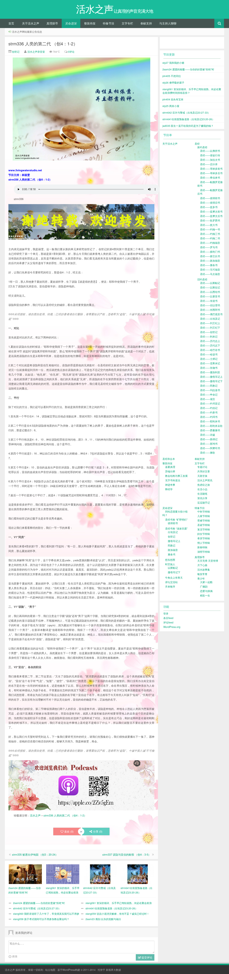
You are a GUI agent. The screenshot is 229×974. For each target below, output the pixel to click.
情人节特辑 (203, 543)
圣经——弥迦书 (209, 367)
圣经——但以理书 (210, 305)
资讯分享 (202, 498)
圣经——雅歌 (207, 452)
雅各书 (171, 554)
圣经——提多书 (209, 207)
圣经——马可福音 (210, 269)
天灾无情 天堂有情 (207, 560)
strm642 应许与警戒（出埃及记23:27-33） (37, 908)
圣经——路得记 (209, 439)
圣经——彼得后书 (210, 202)
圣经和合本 (168, 459)
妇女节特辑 (203, 534)
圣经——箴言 (207, 399)
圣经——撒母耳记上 (211, 376)
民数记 (171, 545)
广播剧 (204, 586)
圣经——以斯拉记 (210, 287)
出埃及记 (173, 532)
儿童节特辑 (203, 516)
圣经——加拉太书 (210, 159)
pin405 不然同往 (171, 76)
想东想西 (170, 559)
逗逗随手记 (203, 502)
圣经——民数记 (209, 385)
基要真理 (170, 467)
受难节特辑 (203, 520)
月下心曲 (202, 565)
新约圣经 (202, 147)
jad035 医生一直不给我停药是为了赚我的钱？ (187, 126)
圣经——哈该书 (209, 354)
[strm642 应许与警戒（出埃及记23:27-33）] (100, 874)
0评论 (71, 51)
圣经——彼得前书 (210, 198)
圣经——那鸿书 (209, 443)
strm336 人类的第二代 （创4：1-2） (43, 43)
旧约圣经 (202, 279)
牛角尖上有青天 (174, 577)
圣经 (197, 143)
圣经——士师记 (209, 359)
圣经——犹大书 (209, 225)
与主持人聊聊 (167, 23)
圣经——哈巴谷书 (210, 350)
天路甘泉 (202, 476)
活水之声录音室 (36, 51)
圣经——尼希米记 (210, 363)
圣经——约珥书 (209, 417)
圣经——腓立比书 (210, 256)
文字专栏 (127, 23)
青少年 (201, 578)
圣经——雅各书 (209, 265)
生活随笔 (202, 493)
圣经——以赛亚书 (210, 296)
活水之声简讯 (204, 480)
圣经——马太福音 (210, 274)
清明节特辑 (203, 551)
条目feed (168, 618)
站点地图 (50, 969)
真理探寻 (52, 23)
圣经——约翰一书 (210, 229)
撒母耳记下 (174, 572)
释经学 (169, 489)
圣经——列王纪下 (210, 327)
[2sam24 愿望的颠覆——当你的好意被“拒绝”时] (25, 874)
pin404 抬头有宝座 (172, 99)
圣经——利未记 (209, 336)
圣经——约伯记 (209, 408)
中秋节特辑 (203, 511)
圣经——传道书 (209, 301)
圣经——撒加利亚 (210, 372)
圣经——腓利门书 (210, 251)
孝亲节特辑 (203, 538)
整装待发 (90, 23)
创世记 (15, 51)
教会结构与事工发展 (176, 476)
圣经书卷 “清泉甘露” (176, 528)
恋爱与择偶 (206, 591)
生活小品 (202, 489)
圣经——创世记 (209, 332)
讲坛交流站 (171, 582)
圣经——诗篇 (207, 434)
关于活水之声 (30, 23)
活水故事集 (203, 569)
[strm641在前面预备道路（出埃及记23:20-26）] (137, 874)
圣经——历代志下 (210, 345)
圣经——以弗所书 (210, 151)
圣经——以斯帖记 (210, 283)
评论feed (168, 622)
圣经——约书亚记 (210, 403)
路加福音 (173, 550)
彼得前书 (173, 523)
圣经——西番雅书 (210, 430)
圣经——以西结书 (210, 292)
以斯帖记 (173, 568)
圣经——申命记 (209, 394)
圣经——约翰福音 (210, 242)
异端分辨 (170, 471)
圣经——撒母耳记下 (211, 381)
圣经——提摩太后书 (211, 216)
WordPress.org (171, 627)
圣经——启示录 (209, 164)
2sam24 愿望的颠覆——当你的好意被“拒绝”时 (39, 903)
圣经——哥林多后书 (211, 173)
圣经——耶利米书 (210, 421)
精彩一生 (205, 595)
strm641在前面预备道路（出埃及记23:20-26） (112, 908)
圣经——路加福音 (210, 260)
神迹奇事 (170, 484)
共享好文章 (203, 471)
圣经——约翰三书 (210, 234)
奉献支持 (146, 23)
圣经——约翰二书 (210, 238)
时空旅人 (170, 564)
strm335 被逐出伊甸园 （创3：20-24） (35, 854)
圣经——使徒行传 (210, 155)
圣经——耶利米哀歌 (211, 426)
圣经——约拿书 (209, 412)
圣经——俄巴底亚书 (211, 314)
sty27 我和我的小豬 (173, 62)
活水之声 (35, 815)
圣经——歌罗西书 (210, 220)
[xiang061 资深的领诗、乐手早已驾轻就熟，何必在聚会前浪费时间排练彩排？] (62, 874)
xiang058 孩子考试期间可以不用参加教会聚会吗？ (41, 919)
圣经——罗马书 (209, 247)
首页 (11, 23)
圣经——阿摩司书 (210, 448)
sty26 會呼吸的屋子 (173, 82)
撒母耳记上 (174, 541)
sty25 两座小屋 (170, 106)
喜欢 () (69, 831)
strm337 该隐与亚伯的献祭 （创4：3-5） (126, 854)
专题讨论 (202, 467)
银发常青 (202, 574)
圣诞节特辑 (203, 525)
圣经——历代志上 (210, 341)
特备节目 (108, 23)
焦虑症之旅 (203, 484)
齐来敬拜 (170, 586)
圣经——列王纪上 (210, 323)
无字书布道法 (172, 480)
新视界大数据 (113, 969)
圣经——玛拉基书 (210, 390)
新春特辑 (202, 547)
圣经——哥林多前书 (211, 168)
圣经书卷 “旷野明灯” (176, 519)
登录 (165, 613)
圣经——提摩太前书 (211, 211)
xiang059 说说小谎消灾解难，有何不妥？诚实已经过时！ (117, 913)
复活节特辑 (203, 529)
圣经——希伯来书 (210, 177)
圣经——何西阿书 (210, 309)
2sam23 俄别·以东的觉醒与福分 (103, 919)
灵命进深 (71, 23)
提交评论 (146, 957)
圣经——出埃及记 (210, 318)
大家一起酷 (206, 582)
